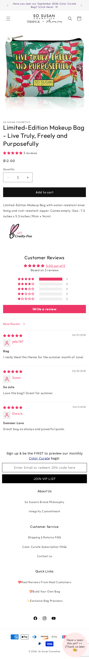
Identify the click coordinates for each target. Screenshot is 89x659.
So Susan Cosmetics (49, 651)
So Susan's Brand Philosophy (44, 502)
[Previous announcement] (7, 5)
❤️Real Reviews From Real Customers (44, 582)
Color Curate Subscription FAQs (44, 547)
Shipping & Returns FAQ (44, 537)
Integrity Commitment (44, 511)
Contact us (44, 556)
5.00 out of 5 (55, 266)
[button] (8, 18)
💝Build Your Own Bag (44, 591)
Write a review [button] (44, 309)
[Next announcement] (81, 5)
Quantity (9, 169)
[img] (13, 336)
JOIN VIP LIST (45, 479)
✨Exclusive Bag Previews (44, 601)
